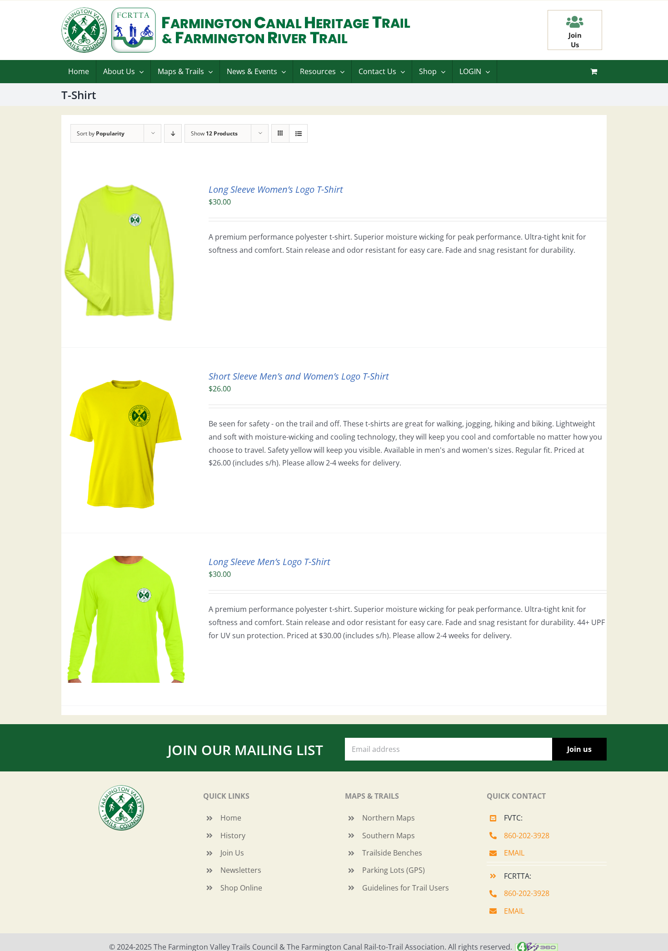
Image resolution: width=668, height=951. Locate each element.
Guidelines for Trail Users (405, 888)
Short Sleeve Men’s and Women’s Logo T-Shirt (299, 376)
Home (230, 818)
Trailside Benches (392, 853)
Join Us (232, 853)
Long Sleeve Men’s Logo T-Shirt (269, 562)
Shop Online (241, 888)
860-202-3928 (526, 836)
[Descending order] (173, 133)
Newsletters (240, 870)
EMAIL (514, 853)
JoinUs (575, 39)
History (232, 836)
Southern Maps (388, 836)
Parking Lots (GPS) (393, 870)
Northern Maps (388, 818)
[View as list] (298, 133)
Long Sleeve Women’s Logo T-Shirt (276, 189)
